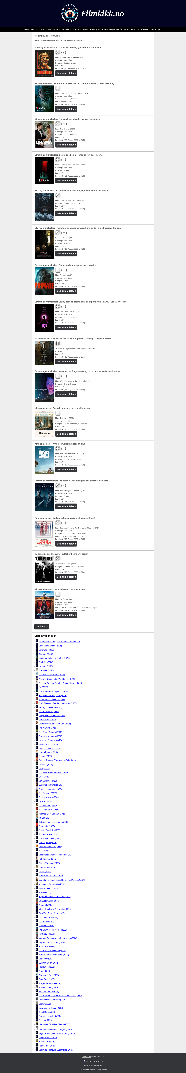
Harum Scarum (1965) (48, 752)
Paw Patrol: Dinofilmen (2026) (52, 700)
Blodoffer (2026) (46, 662)
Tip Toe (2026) (45, 801)
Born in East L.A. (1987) (49, 830)
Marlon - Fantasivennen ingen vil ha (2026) (58, 938)
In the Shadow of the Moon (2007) (54, 955)
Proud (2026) (44, 971)
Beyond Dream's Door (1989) (52, 942)
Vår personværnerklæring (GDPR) (93, 1069)
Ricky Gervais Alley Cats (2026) (53, 696)
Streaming (95, 29)
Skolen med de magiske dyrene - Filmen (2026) (60, 642)
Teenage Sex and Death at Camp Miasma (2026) (60, 683)
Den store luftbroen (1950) (50, 736)
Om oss (35, 29)
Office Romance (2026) (49, 901)
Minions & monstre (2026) (50, 847)
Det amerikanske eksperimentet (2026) (56, 855)
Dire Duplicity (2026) (48, 843)
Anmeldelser (53, 29)
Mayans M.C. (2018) (48, 781)
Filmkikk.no (86, 1057)
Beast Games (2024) (48, 1012)
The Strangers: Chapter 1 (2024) (53, 691)
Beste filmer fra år (112, 29)
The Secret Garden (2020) (50, 732)
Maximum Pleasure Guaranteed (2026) (56, 1050)
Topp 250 (77, 29)
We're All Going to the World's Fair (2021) (57, 679)
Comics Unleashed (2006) (50, 1016)
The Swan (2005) (46, 921)
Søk (42, 29)
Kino (85, 29)
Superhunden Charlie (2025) (51, 785)
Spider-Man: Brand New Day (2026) (55, 724)
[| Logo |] (93, 23)
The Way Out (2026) (48, 728)
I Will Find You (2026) (48, 917)
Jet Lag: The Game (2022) (50, 707)
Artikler (66, 29)
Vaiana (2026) (45, 818)
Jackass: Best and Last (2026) (52, 814)
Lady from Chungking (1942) (51, 740)
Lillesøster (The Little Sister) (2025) (54, 1024)
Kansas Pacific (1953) (48, 744)
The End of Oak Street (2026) (52, 675)
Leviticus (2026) (46, 764)
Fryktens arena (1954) (48, 834)
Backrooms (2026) (47, 1042)
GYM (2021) (44, 777)
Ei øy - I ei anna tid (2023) (50, 789)
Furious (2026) (45, 756)
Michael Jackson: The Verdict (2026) (55, 909)
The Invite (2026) (46, 670)
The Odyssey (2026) (48, 793)
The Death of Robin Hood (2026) (53, 930)
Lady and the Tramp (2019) (51, 1008)
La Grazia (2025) (46, 650)
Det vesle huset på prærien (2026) (54, 822)
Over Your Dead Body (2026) (52, 913)
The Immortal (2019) (48, 806)
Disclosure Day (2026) (49, 975)
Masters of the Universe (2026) (52, 1000)
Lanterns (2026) (46, 666)
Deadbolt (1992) (46, 959)
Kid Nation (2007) (46, 925)
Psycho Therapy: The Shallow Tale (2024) (57, 760)
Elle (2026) (43, 851)
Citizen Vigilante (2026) (49, 863)
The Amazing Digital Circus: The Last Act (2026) (60, 996)
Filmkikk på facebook (94, 1061)
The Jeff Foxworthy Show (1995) (53, 773)
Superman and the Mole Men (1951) (55, 897)
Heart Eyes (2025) (47, 967)
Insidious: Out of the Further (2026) (54, 658)
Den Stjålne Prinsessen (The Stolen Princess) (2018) (62, 880)
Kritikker (155, 29)
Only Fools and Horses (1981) (52, 716)
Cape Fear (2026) (47, 979)
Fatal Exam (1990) (47, 946)
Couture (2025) (45, 1004)
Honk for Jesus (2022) (48, 867)
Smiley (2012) (45, 892)
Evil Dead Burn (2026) (49, 810)
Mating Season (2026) (48, 888)
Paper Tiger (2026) (47, 1046)
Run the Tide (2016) (47, 720)
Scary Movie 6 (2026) (48, 987)
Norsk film (130, 29)
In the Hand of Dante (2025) (51, 876)
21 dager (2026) (46, 654)
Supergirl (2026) (46, 905)
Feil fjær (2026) (45, 1020)
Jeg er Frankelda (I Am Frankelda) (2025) (57, 1033)
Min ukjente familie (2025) (50, 646)
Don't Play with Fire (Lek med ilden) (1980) (58, 703)
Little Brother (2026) (47, 859)
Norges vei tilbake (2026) (50, 983)
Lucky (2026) (44, 768)
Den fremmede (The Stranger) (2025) (55, 1029)
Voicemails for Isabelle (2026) (52, 884)
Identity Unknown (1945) (49, 748)
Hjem (27, 29)
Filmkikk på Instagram (93, 1065)
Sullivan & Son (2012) (48, 963)
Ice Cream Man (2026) (49, 712)
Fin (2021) (43, 687)
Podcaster (143, 29)
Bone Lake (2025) (47, 826)
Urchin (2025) (45, 871)
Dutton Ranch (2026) (48, 1037)
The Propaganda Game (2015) (52, 951)
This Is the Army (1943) (49, 797)
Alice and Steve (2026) (48, 991)
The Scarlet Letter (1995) (50, 838)
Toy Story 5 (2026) (47, 934)
